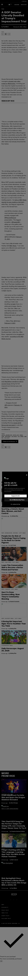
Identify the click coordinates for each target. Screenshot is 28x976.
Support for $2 (15, 496)
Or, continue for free (15, 504)
